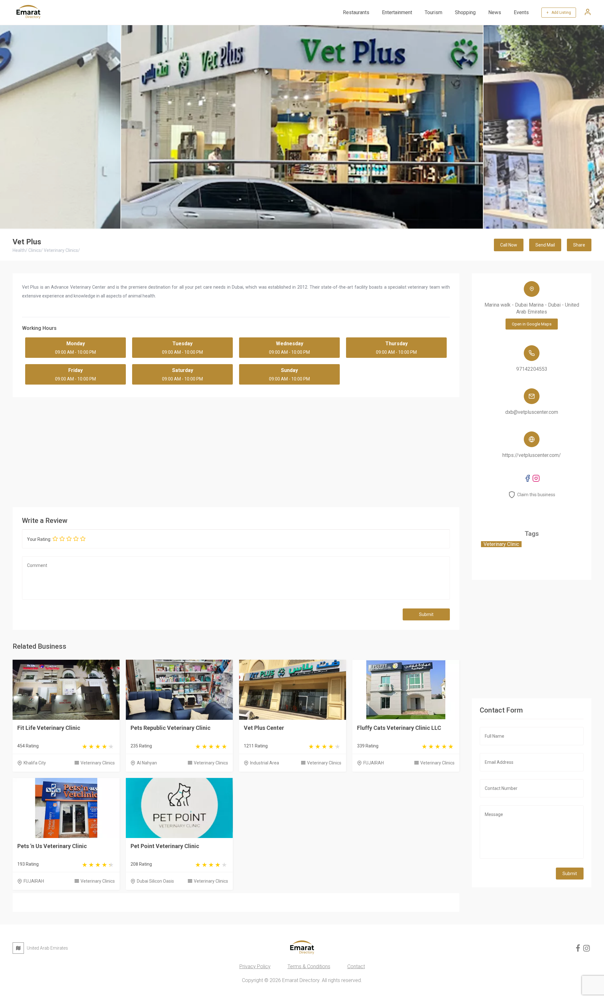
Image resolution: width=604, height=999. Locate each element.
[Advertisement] (236, 451)
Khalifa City (35, 762)
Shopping (465, 12)
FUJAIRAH (373, 762)
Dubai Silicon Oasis (155, 881)
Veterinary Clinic (501, 544)
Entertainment (397, 12)
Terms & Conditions (309, 966)
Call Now (508, 244)
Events (521, 12)
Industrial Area (264, 762)
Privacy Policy (255, 966)
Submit (426, 614)
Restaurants (356, 12)
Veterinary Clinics (98, 762)
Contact (356, 966)
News (494, 12)
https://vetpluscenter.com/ (531, 455)
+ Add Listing (558, 12)
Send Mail (545, 244)
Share (579, 244)
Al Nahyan (147, 762)
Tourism (433, 12)
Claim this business (536, 494)
